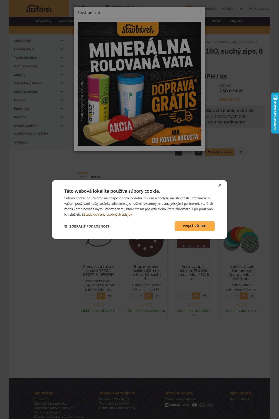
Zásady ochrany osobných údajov (107, 214)
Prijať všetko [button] (194, 226)
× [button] (219, 185)
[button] (87, 226)
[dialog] (139, 209)
